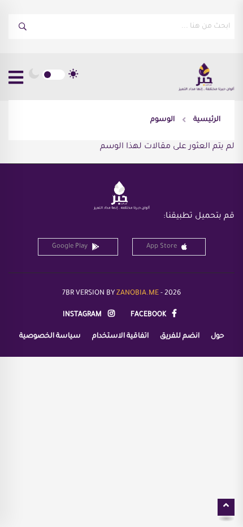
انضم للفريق (179, 336)
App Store (161, 246)
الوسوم (162, 120)
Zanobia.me (137, 293)
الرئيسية (206, 120)
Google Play (70, 246)
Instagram (83, 315)
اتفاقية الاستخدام (120, 336)
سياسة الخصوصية (50, 336)
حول (217, 336)
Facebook (149, 315)
